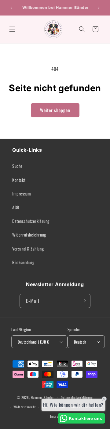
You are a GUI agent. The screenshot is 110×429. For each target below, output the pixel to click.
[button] (12, 29)
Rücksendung (23, 262)
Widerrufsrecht (24, 406)
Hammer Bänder (42, 397)
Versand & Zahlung (28, 248)
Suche (17, 166)
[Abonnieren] (83, 301)
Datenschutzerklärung (31, 221)
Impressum (21, 193)
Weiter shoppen (55, 110)
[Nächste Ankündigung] (98, 8)
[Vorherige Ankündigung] (11, 8)
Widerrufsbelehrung (29, 234)
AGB (15, 207)
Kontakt (18, 180)
